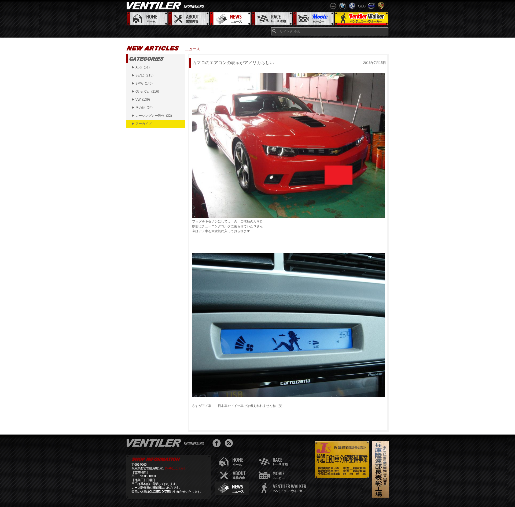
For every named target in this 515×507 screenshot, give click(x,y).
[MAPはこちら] (174, 468)
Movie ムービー (313, 19)
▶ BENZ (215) (142, 75)
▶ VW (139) (140, 99)
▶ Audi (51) (140, 67)
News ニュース (230, 19)
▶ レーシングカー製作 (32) (151, 116)
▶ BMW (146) (142, 83)
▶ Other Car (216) (145, 91)
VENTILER (166, 5)
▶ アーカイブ (141, 124)
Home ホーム (147, 19)
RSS (230, 443)
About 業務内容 (188, 19)
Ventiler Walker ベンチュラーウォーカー (361, 19)
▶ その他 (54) (142, 108)
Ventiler (166, 442)
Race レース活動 (271, 19)
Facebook (218, 443)
